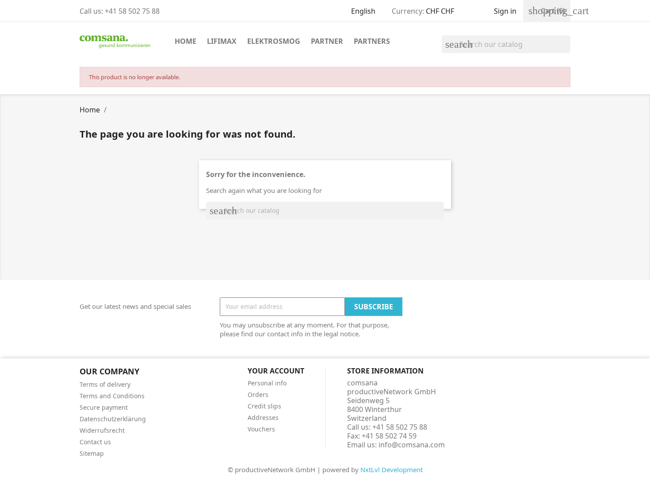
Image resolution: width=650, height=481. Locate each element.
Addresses (263, 417)
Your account (276, 371)
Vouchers (261, 429)
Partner (327, 41)
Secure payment (104, 407)
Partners (372, 41)
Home (185, 41)
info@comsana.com (412, 445)
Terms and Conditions (112, 396)
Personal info (267, 383)
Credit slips (264, 406)
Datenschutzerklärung (113, 419)
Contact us (95, 442)
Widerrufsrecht (102, 430)
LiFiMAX (222, 41)
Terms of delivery (105, 384)
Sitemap (92, 453)
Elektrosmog (273, 41)
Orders (258, 394)
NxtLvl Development (391, 469)
